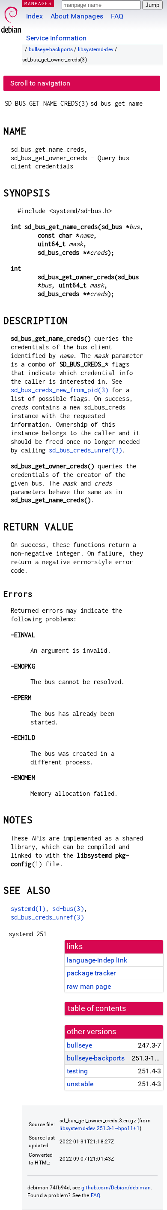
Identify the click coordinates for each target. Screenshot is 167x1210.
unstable (80, 1084)
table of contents (97, 1008)
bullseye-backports (51, 49)
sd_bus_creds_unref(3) (85, 450)
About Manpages (77, 16)
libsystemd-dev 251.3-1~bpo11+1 (100, 1128)
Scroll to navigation (40, 83)
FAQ (117, 16)
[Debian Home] (11, 17)
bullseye (79, 1045)
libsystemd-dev (95, 49)
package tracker (91, 973)
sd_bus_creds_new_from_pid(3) (59, 390)
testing (77, 1071)
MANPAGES (38, 3)
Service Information (56, 38)
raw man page (89, 986)
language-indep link (97, 960)
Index (34, 16)
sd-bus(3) (68, 908)
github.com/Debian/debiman (116, 1188)
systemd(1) (28, 908)
